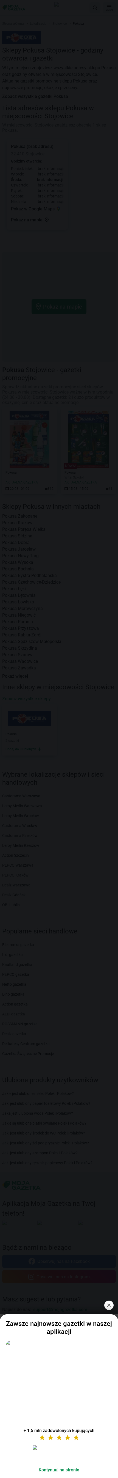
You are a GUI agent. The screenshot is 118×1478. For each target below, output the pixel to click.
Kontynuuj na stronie (59, 1469)
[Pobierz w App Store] (59, 1454)
